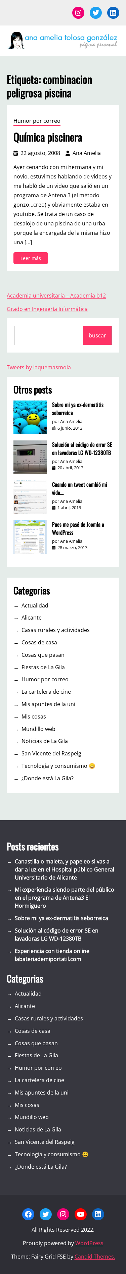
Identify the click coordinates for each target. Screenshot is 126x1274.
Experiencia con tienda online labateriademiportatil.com (52, 955)
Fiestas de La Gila (43, 667)
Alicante (32, 617)
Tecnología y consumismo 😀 (58, 765)
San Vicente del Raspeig (51, 753)
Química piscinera (47, 137)
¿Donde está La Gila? (48, 778)
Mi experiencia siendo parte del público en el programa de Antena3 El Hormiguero (64, 897)
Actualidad (35, 605)
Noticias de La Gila (45, 741)
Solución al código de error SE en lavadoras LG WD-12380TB (82, 448)
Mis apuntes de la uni (48, 704)
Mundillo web (38, 729)
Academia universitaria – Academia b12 (56, 295)
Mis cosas (34, 716)
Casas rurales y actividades (56, 630)
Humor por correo (36, 120)
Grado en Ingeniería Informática (47, 309)
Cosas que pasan (43, 654)
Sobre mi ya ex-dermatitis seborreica (77, 409)
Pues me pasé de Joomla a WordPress (78, 528)
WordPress (89, 1243)
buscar (97, 335)
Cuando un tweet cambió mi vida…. (79, 488)
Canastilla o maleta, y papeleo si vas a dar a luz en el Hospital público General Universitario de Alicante (64, 869)
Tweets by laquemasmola (39, 367)
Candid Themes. (95, 1256)
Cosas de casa (39, 642)
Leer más (32, 259)
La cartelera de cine (46, 691)
